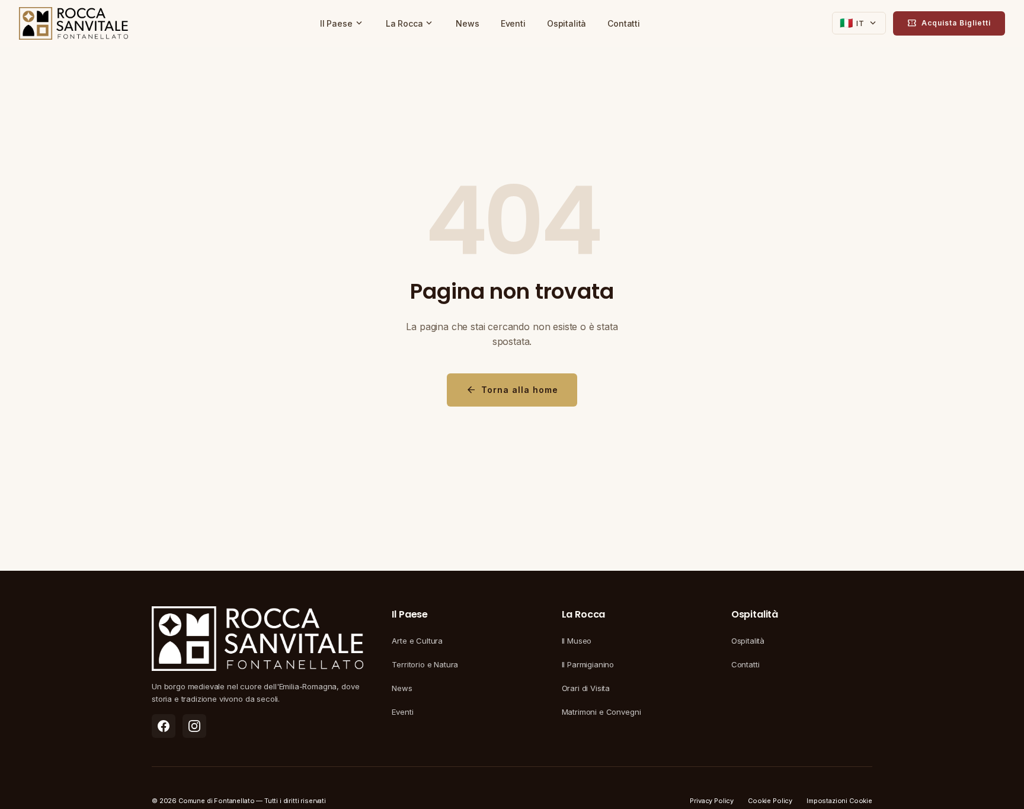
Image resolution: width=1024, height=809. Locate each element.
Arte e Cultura (417, 640)
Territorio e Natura (425, 664)
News (467, 23)
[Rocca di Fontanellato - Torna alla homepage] (73, 23)
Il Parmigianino (588, 664)
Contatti (623, 23)
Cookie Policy (770, 801)
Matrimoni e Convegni (601, 712)
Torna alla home (512, 389)
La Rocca (410, 23)
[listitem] (163, 726)
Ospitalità (566, 23)
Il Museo (577, 640)
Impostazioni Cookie (839, 801)
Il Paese (342, 23)
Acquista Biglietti (949, 23)
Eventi (513, 23)
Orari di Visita (586, 688)
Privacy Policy (712, 801)
